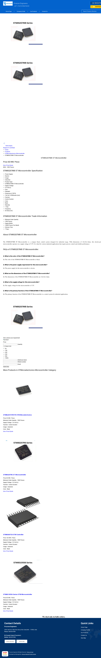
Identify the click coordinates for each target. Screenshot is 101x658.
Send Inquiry (8, 145)
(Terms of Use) (30, 652)
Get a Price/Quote (8, 165)
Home (6, 149)
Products (7, 151)
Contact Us (45, 11)
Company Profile (21, 11)
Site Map (83, 638)
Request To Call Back (9, 147)
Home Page (9, 11)
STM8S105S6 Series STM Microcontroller (17, 594)
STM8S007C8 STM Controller (13, 534)
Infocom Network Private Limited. (29, 654)
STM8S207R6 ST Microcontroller (14, 475)
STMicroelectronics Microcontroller (15, 153)
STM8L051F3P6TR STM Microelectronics (17, 415)
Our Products (33, 11)
